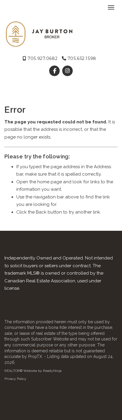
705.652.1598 (81, 58)
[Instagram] (67, 71)
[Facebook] (55, 71)
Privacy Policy (15, 379)
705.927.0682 (41, 58)
